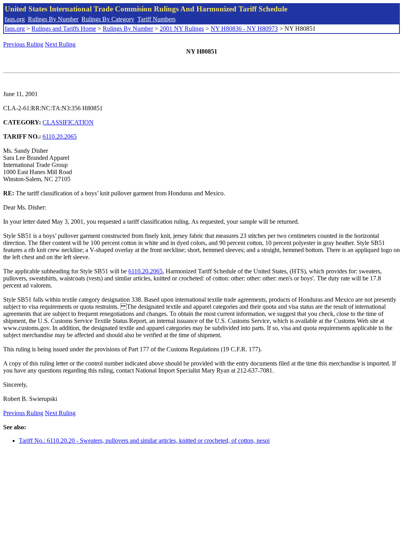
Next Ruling (60, 44)
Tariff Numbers (156, 19)
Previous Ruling (23, 44)
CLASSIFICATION (68, 122)
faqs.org (15, 19)
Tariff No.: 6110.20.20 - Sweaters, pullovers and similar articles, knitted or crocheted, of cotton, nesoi (144, 440)
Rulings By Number (53, 19)
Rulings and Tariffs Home (63, 28)
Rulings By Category (107, 19)
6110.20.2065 (60, 136)
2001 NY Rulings (182, 28)
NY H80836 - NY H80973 (244, 28)
